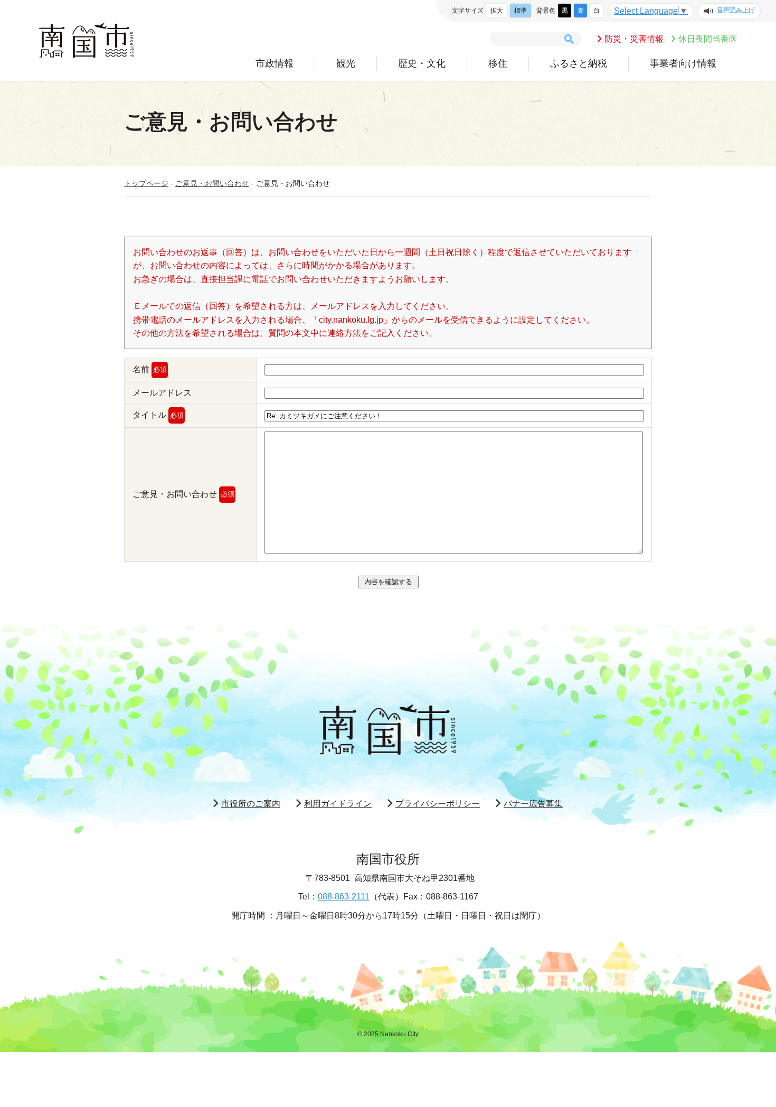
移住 (497, 63)
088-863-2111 (344, 896)
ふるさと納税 (578, 63)
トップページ (146, 183)
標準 (520, 10)
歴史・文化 (422, 63)
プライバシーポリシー (437, 803)
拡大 (496, 10)
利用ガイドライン (338, 803)
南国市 (86, 40)
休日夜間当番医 (707, 38)
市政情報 (274, 63)
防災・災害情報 (634, 38)
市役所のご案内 (250, 803)
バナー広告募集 (533, 803)
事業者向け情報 (683, 63)
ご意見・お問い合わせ (212, 183)
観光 (345, 63)
